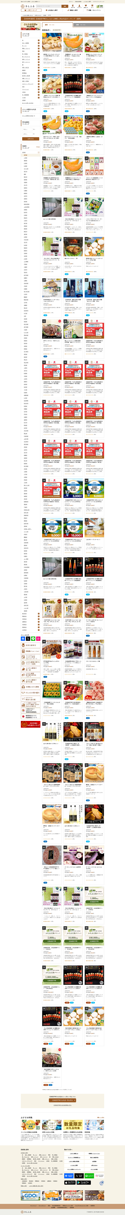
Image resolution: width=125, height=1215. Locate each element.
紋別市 (25, 212)
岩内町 (25, 488)
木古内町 (26, 430)
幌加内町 (26, 299)
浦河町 (25, 234)
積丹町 (25, 553)
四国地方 (24, 627)
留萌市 (25, 188)
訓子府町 (26, 275)
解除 (39, 147)
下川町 (25, 390)
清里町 (25, 182)
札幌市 (25, 556)
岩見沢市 (26, 548)
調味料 (24, 70)
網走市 (25, 231)
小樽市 (25, 368)
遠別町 (25, 602)
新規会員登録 (78, 1)
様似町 (25, 321)
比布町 (25, 245)
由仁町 (25, 460)
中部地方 (24, 619)
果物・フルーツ (26, 48)
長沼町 (25, 365)
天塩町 (25, 286)
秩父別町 (26, 324)
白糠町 (25, 190)
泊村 (25, 316)
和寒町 (25, 209)
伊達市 (25, 534)
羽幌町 (25, 409)
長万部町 (26, 466)
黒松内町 (26, 335)
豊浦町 (25, 611)
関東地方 (24, 616)
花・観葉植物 (25, 94)
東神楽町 (26, 572)
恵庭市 (25, 518)
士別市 (25, 379)
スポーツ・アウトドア (27, 84)
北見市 (25, 269)
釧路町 (25, 193)
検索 (65, 6)
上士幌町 (26, 261)
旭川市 (25, 171)
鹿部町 (25, 160)
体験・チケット (26, 78)
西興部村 (26, 501)
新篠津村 (26, 515)
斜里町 (25, 392)
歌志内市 (26, 403)
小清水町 (26, 591)
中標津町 (26, 578)
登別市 (25, 272)
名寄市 (25, 196)
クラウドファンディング (98, 1)
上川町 (25, 597)
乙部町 (25, 215)
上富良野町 (26, 207)
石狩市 (25, 450)
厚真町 (25, 226)
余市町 (25, 428)
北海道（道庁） (28, 529)
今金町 (25, 329)
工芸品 (24, 92)
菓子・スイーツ (26, 62)
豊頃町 (25, 493)
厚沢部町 (26, 444)
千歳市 (25, 507)
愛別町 (25, 594)
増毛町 (25, 354)
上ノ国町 (26, 559)
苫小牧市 (26, 351)
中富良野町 (26, 567)
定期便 (24, 100)
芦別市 (25, 414)
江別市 (25, 294)
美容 (23, 86)
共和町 (25, 583)
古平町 (25, 302)
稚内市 (25, 177)
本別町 (25, 469)
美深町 (25, 319)
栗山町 (25, 433)
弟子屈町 (26, 327)
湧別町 (25, 526)
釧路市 (25, 250)
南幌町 (25, 455)
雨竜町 (25, 349)
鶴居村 (25, 248)
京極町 (25, 289)
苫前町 (25, 253)
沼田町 (25, 346)
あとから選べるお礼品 (27, 103)
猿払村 (25, 308)
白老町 (25, 166)
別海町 (25, 338)
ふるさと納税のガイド (73, 6)
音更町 (25, 490)
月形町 (25, 376)
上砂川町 (26, 439)
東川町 (25, 223)
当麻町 (25, 417)
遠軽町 (25, 420)
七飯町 (25, 267)
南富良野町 (26, 204)
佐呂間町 (26, 400)
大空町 (25, 482)
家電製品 (24, 73)
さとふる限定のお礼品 (27, 115)
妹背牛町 (26, 523)
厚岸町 (25, 201)
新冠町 (25, 425)
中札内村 (26, 239)
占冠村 (25, 259)
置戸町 (25, 586)
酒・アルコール (26, 56)
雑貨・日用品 (25, 81)
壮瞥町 (25, 575)
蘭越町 (25, 297)
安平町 (25, 155)
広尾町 (25, 237)
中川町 (25, 313)
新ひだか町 (26, 485)
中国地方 (24, 624)
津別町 (25, 447)
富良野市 (26, 310)
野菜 (23, 51)
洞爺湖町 (26, 395)
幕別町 (25, 564)
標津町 (25, 179)
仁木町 (25, 398)
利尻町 (25, 406)
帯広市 (25, 359)
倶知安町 (26, 283)
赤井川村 (26, 605)
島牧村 (25, 340)
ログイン (71, 1)
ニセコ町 (26, 608)
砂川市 (25, 422)
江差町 (25, 163)
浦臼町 (25, 561)
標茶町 (25, 463)
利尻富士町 (26, 510)
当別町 (25, 256)
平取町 (25, 264)
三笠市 (25, 220)
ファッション (25, 89)
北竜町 (25, 477)
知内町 (25, 387)
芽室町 (25, 480)
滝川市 (25, 242)
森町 (25, 174)
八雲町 (25, 158)
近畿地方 (24, 621)
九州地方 (24, 630)
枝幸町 (25, 384)
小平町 (25, 474)
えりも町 (26, 531)
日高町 (25, 600)
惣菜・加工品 (25, 67)
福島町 (25, 496)
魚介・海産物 (25, 43)
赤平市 (25, 370)
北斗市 (25, 185)
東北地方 (24, 613)
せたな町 (26, 168)
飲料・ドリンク (26, 59)
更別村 (25, 343)
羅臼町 (25, 540)
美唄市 (25, 198)
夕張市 (25, 589)
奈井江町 (26, 512)
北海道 (24, 152)
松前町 (25, 581)
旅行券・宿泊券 (26, 75)
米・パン (24, 45)
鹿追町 (25, 504)
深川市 (25, 452)
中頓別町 (26, 436)
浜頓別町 (26, 542)
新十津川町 (26, 291)
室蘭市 (25, 278)
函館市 (25, 381)
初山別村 (26, 362)
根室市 (25, 218)
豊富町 (25, 545)
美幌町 (25, 305)
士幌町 (25, 280)
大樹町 (25, 471)
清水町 (25, 499)
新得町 (25, 551)
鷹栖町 (25, 537)
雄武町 (25, 357)
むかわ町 (26, 332)
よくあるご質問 (87, 1)
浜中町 (25, 411)
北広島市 (26, 441)
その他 (24, 97)
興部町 (25, 520)
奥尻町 (25, 228)
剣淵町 (25, 373)
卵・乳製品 (25, 54)
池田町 (25, 458)
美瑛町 (25, 570)
